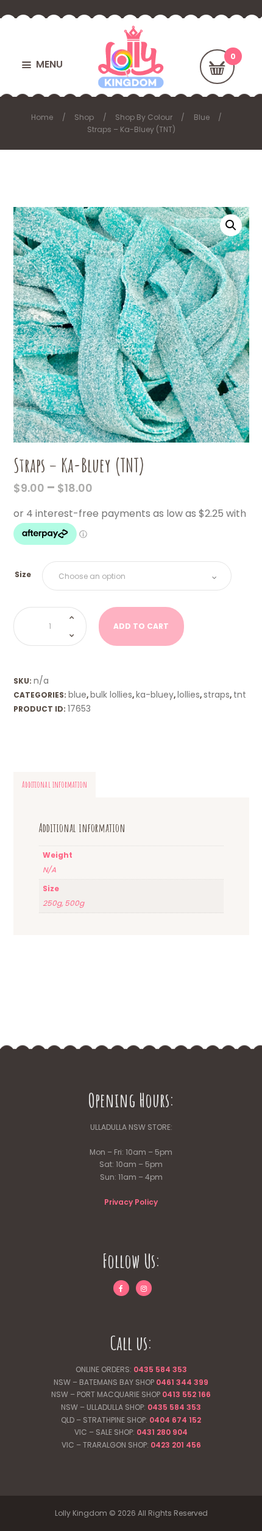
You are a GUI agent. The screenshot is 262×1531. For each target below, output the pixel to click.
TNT (239, 694)
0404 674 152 (175, 1420)
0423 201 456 (175, 1445)
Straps (217, 694)
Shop (84, 117)
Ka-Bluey (155, 694)
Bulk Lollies (111, 694)
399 (200, 1382)
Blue (202, 117)
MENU (49, 64)
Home (42, 117)
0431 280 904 (162, 1432)
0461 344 (174, 1382)
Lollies (188, 694)
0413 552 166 (186, 1394)
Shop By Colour (143, 117)
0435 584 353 (160, 1369)
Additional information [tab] (54, 784)
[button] (231, 225)
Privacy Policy (131, 1202)
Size (23, 574)
